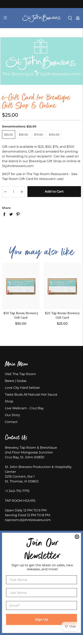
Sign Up (41, 619)
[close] (77, 537)
